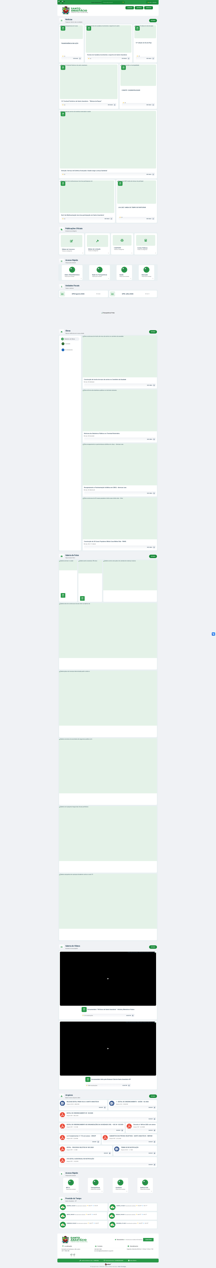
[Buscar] (123, 2)
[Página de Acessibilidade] (118, 7)
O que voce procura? (96, 2)
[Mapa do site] (114, 7)
